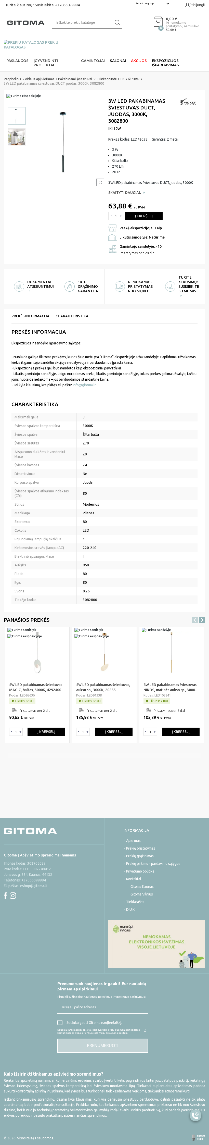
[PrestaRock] (198, 1138)
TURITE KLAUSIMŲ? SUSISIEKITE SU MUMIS (188, 284)
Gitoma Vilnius (141, 894)
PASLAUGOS (17, 60)
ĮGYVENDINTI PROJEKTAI (46, 62)
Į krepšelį (144, 216)
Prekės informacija (30, 316)
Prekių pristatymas (140, 848)
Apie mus (133, 841)
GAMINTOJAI (93, 60)
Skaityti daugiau (124, 193)
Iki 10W (114, 129)
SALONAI (118, 60)
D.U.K (130, 909)
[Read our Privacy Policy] (145, 1030)
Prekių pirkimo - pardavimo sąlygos (153, 864)
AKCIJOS (139, 60)
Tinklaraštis (135, 902)
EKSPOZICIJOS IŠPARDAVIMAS (165, 62)
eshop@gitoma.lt (33, 886)
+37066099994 (67, 5)
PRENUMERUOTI (102, 1045)
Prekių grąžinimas (140, 856)
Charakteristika (72, 316)
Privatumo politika (140, 871)
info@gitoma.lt (84, 385)
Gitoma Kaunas (142, 887)
